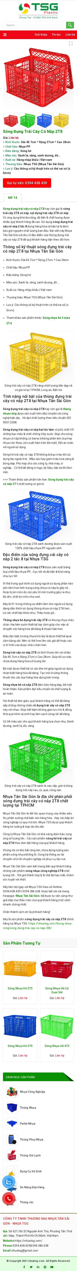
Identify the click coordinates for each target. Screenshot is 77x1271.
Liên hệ (70, 34)
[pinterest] (45, 1267)
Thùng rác (27, 1202)
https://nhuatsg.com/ (28, 1240)
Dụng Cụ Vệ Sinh (31, 1171)
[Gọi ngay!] (38, 25)
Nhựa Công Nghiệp (32, 1091)
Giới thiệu (41, 34)
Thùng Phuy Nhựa (31, 1139)
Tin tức (56, 34)
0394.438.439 (21, 1245)
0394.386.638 (39, 1245)
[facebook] (24, 1267)
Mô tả (12, 197)
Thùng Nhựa (28, 1107)
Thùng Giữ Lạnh (30, 1155)
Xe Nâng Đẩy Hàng (32, 1187)
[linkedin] (38, 1267)
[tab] (12, 197)
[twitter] (31, 1267)
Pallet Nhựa (27, 1123)
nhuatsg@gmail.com (24, 1250)
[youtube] (52, 1267)
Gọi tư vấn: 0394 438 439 (27, 183)
